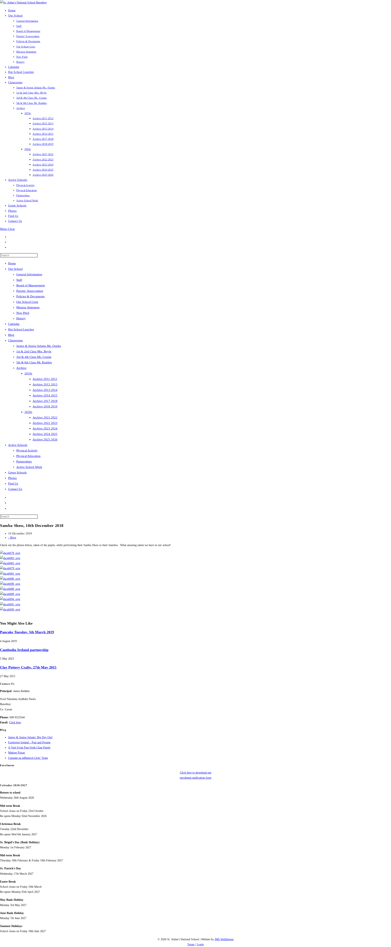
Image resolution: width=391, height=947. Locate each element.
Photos (12, 478)
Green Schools (17, 472)
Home (12, 263)
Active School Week (29, 467)
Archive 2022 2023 (45, 423)
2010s (28, 373)
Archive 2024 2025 (45, 434)
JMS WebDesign (224, 939)
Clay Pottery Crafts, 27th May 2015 (28, 667)
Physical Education (28, 456)
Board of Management (30, 285)
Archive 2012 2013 (45, 384)
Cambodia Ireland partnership (24, 650)
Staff (19, 279)
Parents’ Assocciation (29, 290)
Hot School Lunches (21, 329)
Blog (11, 335)
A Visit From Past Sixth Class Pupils (29, 747)
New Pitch (22, 313)
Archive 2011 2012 (45, 379)
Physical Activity (27, 450)
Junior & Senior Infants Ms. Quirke (38, 346)
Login (200, 944)
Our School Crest (27, 302)
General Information (29, 274)
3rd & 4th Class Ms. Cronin (33, 357)
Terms (190, 944)
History (21, 318)
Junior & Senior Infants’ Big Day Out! (30, 737)
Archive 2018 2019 (45, 406)
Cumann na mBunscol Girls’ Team (28, 757)
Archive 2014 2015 (45, 395)
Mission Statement (28, 307)
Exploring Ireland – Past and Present (29, 742)
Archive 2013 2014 (45, 390)
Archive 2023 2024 (45, 428)
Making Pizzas (16, 752)
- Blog (12, 537)
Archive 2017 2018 (45, 401)
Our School (15, 268)
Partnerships (24, 461)
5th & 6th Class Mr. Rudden (34, 362)
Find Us (13, 483)
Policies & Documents (30, 296)
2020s (28, 412)
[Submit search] (39, 517)
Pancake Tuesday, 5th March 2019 (27, 632)
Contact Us (15, 489)
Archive (21, 368)
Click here (15, 722)
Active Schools (17, 445)
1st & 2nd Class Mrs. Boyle (33, 351)
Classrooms (15, 340)
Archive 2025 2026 (45, 439)
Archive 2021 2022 (45, 417)
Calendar (14, 324)
